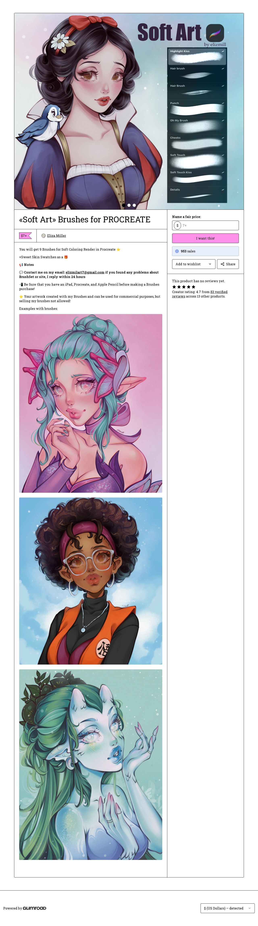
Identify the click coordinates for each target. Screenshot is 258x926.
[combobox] (193, 264)
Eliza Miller (56, 235)
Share (230, 264)
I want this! (205, 238)
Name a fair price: (186, 217)
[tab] (124, 205)
